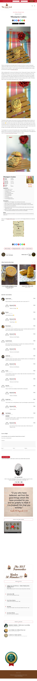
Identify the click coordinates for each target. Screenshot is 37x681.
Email (14, 448)
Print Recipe (22, 23)
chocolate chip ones (14, 69)
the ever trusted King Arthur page (11, 132)
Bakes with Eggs (7, 248)
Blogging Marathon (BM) (16, 248)
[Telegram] (20, 20)
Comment (3, 440)
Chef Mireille (8, 413)
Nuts (23, 248)
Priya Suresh (8, 326)
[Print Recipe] (29, 184)
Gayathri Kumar (8, 340)
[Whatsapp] (22, 20)
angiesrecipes (8, 298)
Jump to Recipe (15, 23)
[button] (31, 184)
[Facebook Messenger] (16, 20)
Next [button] (35, 262)
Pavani (6, 370)
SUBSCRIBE (31, 1)
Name (2, 448)
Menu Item (15, 482)
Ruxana (6, 312)
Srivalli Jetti (7, 399)
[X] (13, 20)
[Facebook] (15, 20)
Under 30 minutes (29, 248)
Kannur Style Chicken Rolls (27, 286)
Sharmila (7, 385)
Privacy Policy (18, 672)
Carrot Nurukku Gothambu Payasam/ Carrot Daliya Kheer (9, 287)
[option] (9, 276)
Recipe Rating (3, 438)
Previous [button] (33, 262)
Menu (35, 6)
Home (14, 12)
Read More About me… (18, 484)
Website (26, 448)
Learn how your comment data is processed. (22, 458)
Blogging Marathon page (10, 218)
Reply (34, 298)
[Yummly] (24, 20)
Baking (16, 12)
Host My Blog (20, 676)
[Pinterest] (18, 20)
